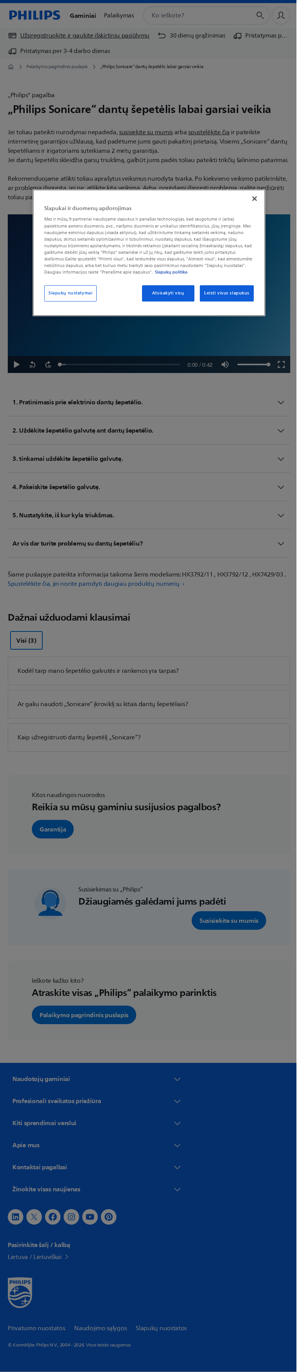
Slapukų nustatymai (68, 293)
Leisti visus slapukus (224, 293)
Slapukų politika (168, 272)
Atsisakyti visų (165, 293)
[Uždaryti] (251, 198)
